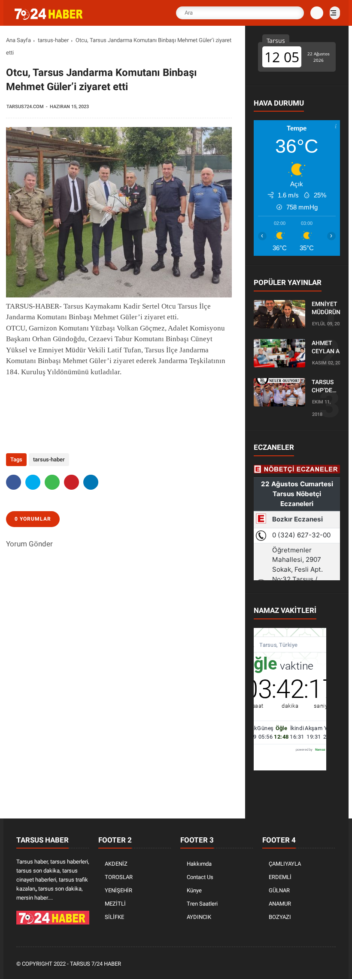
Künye (194, 890)
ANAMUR (280, 903)
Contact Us (200, 877)
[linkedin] (90, 482)
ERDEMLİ (280, 877)
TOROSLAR (119, 877)
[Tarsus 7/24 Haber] (49, 18)
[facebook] (13, 482)
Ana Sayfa (18, 40)
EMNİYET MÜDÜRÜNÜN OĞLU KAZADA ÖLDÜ (330, 308)
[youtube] (319, 964)
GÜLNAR (279, 890)
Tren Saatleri (202, 903)
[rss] (331, 964)
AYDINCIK (199, 917)
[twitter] (32, 482)
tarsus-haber (53, 40)
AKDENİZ (116, 864)
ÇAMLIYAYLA (285, 864)
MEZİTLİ (115, 903)
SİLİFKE (114, 917)
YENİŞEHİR (118, 890)
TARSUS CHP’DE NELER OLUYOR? (325, 387)
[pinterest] (71, 482)
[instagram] (307, 964)
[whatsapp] (52, 482)
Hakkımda (199, 864)
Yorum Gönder (29, 544)
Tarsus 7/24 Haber (95, 964)
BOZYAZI (280, 917)
